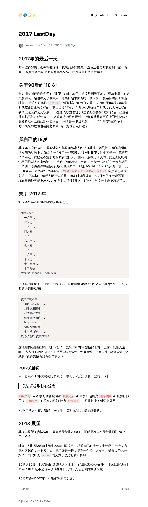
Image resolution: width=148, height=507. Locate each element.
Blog (94, 15)
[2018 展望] (17, 422)
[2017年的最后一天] (17, 57)
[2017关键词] (17, 367)
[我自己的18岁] (17, 138)
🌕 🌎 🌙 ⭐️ (27, 15)
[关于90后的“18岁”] (17, 83)
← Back (23, 489)
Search (125, 15)
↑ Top (125, 489)
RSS (114, 15)
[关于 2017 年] (17, 192)
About (104, 15)
